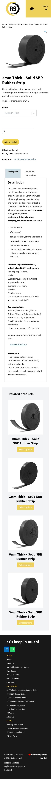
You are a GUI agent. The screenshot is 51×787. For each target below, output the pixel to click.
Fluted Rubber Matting (16, 709)
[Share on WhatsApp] (12, 649)
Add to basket (10, 142)
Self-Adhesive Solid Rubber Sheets (20, 701)
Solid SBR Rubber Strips (18, 24)
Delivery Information (15, 724)
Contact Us (11, 682)
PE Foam (10, 713)
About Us (10, 663)
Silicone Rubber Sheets (16, 705)
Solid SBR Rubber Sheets (16, 697)
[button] (45, 31)
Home (4, 24)
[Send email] (6, 649)
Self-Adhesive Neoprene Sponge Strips (22, 690)
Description (13, 171)
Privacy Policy (12, 736)
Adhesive (10, 717)
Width (5, 107)
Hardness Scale (13, 675)
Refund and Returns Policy (17, 728)
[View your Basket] (32, 8)
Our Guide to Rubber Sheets (18, 667)
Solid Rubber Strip (18, 344)
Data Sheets (11, 671)
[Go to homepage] (12, 8)
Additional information (30, 173)
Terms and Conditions (15, 732)
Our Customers (13, 678)
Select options (25, 449)
